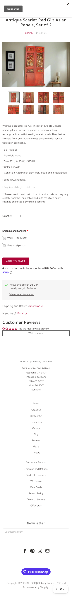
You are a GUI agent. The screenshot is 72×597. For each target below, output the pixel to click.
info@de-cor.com (36, 376)
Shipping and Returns (36, 469)
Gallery (36, 428)
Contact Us (36, 416)
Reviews (36, 440)
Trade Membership (36, 475)
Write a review (36, 333)
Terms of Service (36, 499)
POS (58, 583)
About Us (36, 410)
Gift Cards (36, 505)
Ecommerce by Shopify (35, 587)
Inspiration (36, 422)
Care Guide (36, 487)
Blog (36, 434)
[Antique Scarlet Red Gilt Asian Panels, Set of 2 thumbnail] (13, 97)
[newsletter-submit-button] (66, 532)
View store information (21, 294)
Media (36, 446)
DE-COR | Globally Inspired (40, 583)
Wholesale (36, 481)
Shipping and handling (14, 230)
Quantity (7, 216)
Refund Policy (36, 493)
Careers (36, 452)
